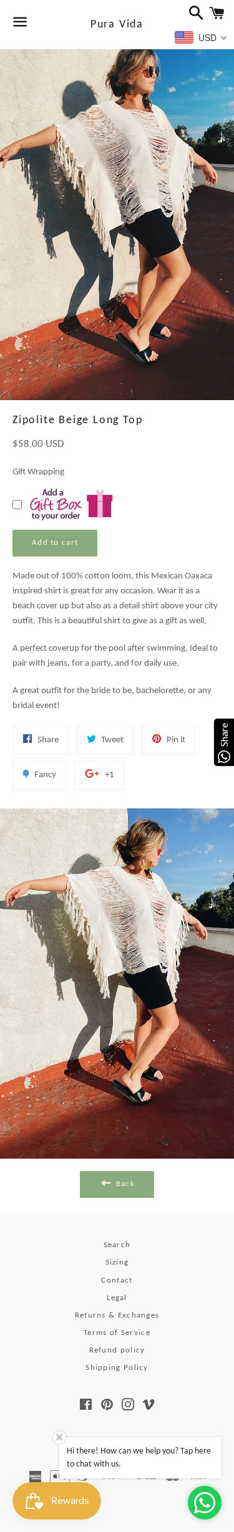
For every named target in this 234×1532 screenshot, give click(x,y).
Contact (116, 1280)
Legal (117, 1298)
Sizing (117, 1262)
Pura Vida (117, 25)
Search (117, 1245)
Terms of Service (117, 1333)
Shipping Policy (117, 1368)
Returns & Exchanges (117, 1315)
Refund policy (117, 1350)
